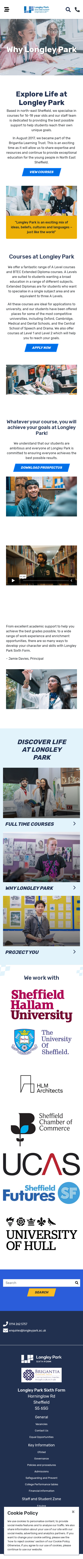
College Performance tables (41, 1484)
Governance (41, 1458)
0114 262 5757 (18, 1324)
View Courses (41, 172)
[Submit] (77, 1283)
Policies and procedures (41, 1465)
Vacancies (41, 1424)
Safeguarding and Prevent (41, 1477)
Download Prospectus (41, 467)
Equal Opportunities (41, 1437)
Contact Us (41, 1430)
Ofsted (41, 1452)
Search (41, 1292)
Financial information (41, 1490)
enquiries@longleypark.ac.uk (27, 1330)
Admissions (41, 1471)
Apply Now (41, 348)
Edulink (41, 1505)
